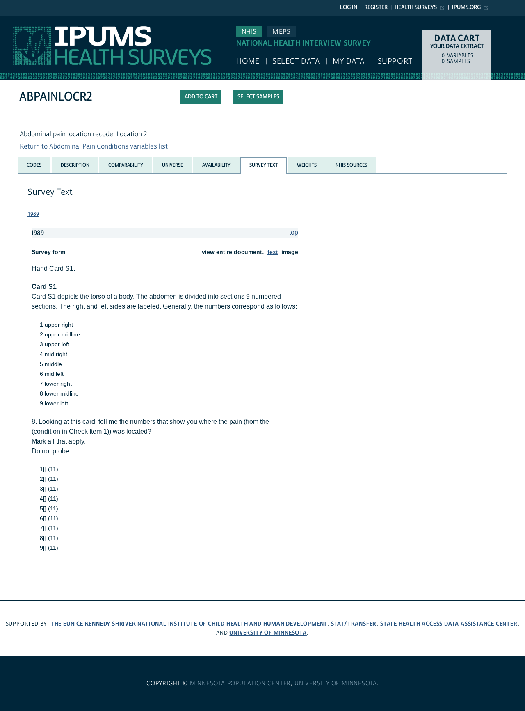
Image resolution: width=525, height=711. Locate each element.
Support (395, 61)
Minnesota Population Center (240, 683)
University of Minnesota (267, 633)
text (272, 252)
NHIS (249, 31)
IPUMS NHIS (18, 20)
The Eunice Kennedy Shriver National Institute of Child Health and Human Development (189, 624)
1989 (33, 214)
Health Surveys (416, 7)
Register (376, 7)
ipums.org (466, 7)
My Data (349, 61)
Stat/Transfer (354, 624)
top (293, 232)
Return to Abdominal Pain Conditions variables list (94, 146)
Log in (348, 7)
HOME (247, 61)
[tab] (34, 165)
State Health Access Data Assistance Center (449, 624)
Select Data (296, 61)
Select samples (258, 97)
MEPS (281, 31)
